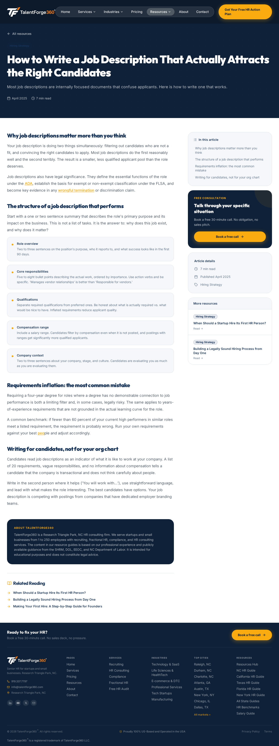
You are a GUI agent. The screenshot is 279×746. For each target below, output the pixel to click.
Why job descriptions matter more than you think (226, 150)
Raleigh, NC (202, 664)
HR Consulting (119, 670)
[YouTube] (18, 703)
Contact (202, 12)
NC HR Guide (246, 670)
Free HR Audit (119, 689)
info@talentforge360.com (27, 687)
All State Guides (248, 701)
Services (85, 12)
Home (65, 12)
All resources (22, 33)
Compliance (117, 676)
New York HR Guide (251, 695)
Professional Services (167, 687)
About (183, 12)
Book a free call (227, 236)
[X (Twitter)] (26, 703)
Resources (158, 12)
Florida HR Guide (248, 689)
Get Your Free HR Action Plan (242, 12)
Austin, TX (201, 689)
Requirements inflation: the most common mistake (224, 168)
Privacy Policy (251, 731)
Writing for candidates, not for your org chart (227, 177)
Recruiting (116, 664)
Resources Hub (247, 664)
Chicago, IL (202, 701)
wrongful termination (76, 190)
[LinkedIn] (10, 703)
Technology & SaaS (165, 664)
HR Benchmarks (248, 707)
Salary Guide (246, 713)
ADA (28, 184)
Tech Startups (162, 693)
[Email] (34, 703)
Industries (111, 12)
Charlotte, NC (204, 676)
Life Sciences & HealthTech (162, 673)
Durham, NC (203, 670)
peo (41, 433)
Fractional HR (118, 682)
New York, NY (204, 695)
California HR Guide (250, 676)
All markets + (202, 714)
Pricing (136, 12)
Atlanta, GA (202, 682)
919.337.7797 (19, 681)
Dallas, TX (201, 707)
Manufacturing (162, 699)
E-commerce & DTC (166, 681)
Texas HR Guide (248, 682)
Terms (268, 731)
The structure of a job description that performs (229, 159)
